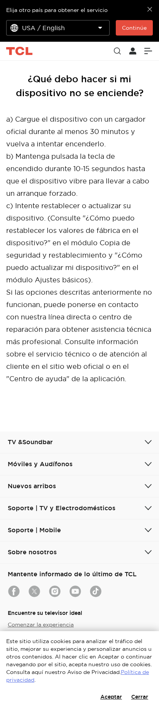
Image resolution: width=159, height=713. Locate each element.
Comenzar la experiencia (41, 624)
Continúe (134, 27)
